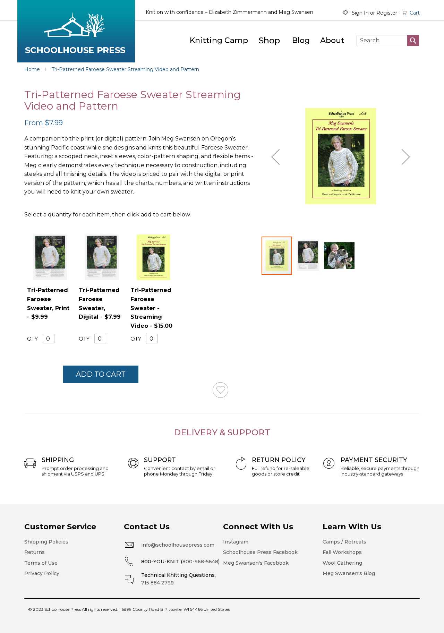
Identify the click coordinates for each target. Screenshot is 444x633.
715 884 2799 (157, 583)
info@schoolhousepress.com (177, 545)
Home (32, 69)
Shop (269, 40)
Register (386, 13)
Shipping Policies (46, 542)
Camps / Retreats (344, 542)
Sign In (360, 13)
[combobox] (388, 40)
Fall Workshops (342, 552)
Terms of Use (41, 563)
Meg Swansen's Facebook (256, 563)
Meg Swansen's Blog (349, 573)
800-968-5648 (200, 561)
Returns (34, 552)
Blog (301, 40)
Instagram (235, 542)
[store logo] (76, 31)
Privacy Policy (41, 573)
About (332, 40)
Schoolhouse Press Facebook (260, 552)
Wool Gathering (342, 563)
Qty (32, 339)
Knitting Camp (219, 40)
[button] (275, 157)
